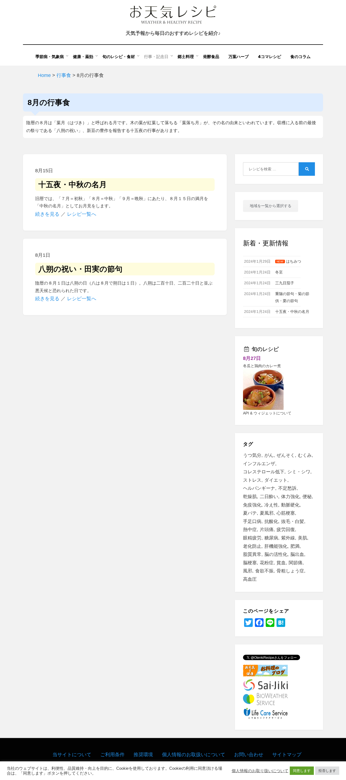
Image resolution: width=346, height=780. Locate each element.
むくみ (305, 455)
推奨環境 (143, 754)
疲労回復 (286, 529)
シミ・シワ (298, 471)
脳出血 (297, 554)
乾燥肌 (250, 496)
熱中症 (250, 529)
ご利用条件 (112, 754)
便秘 (307, 496)
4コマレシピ (269, 56)
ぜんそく (286, 455)
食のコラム (300, 56)
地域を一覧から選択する (270, 206)
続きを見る (47, 214)
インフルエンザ (259, 463)
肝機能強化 (275, 546)
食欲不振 (264, 570)
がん (269, 455)
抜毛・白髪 (292, 521)
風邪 (247, 570)
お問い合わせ (248, 754)
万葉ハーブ (238, 56)
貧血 (281, 562)
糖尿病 (271, 538)
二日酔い (269, 496)
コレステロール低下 (263, 471)
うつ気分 (252, 455)
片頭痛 (267, 529)
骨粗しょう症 (290, 570)
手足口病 (252, 521)
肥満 (295, 546)
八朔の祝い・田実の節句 (80, 269)
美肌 (302, 538)
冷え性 (271, 505)
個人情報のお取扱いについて (193, 754)
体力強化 (290, 496)
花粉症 (267, 562)
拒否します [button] (327, 771)
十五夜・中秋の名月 (72, 184)
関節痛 (295, 562)
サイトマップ (286, 754)
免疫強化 (252, 505)
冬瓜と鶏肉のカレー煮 (262, 366)
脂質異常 (252, 554)
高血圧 (250, 579)
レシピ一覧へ (81, 214)
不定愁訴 (287, 488)
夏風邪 (267, 513)
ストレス (252, 480)
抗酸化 (271, 521)
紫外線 (288, 538)
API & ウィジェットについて (267, 413)
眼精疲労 (252, 538)
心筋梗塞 (286, 513)
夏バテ (250, 513)
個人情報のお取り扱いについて (260, 771)
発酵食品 (211, 56)
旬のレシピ (265, 349)
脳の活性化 (275, 554)
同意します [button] (302, 771)
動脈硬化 (290, 505)
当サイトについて (71, 754)
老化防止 (252, 546)
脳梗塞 (250, 562)
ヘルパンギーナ (259, 488)
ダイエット (275, 480)
